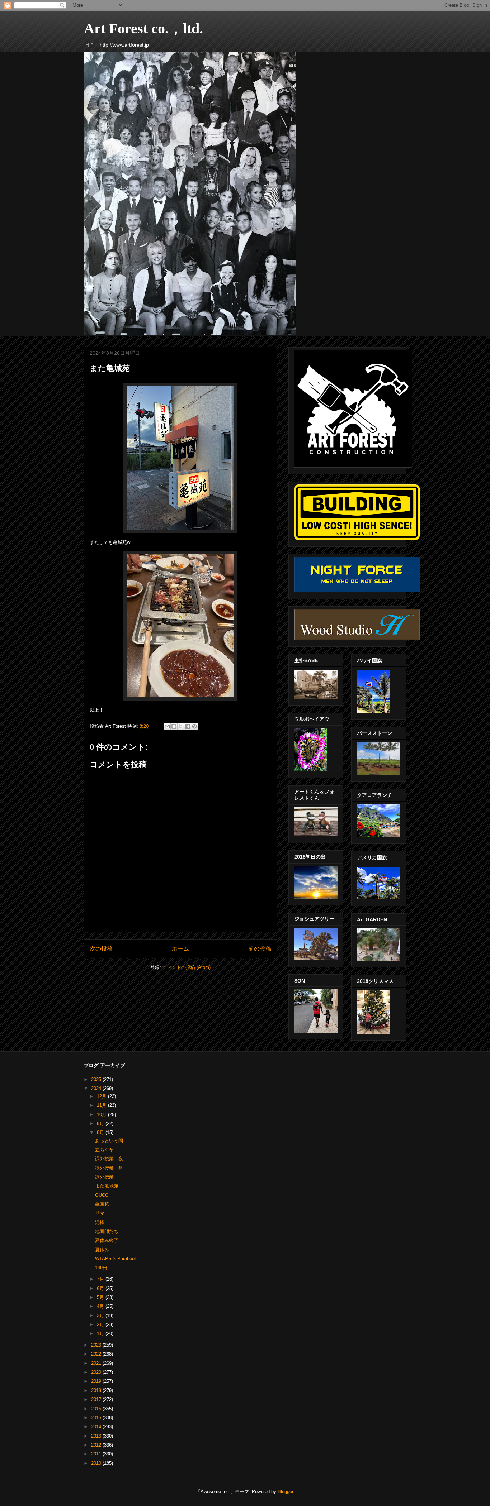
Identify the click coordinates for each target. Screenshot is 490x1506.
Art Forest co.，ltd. (143, 28)
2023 (97, 1345)
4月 (101, 1306)
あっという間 (109, 1140)
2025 (97, 1079)
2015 (97, 1417)
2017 (97, 1399)
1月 (101, 1333)
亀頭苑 (102, 1204)
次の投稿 (101, 949)
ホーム (180, 949)
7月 (101, 1279)
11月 (102, 1105)
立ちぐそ (104, 1149)
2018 (97, 1390)
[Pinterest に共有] (194, 726)
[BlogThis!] (174, 726)
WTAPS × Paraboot (115, 1258)
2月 (101, 1324)
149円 (101, 1267)
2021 (97, 1363)
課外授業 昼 (109, 1168)
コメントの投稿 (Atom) (186, 967)
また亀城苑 (106, 1186)
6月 (101, 1288)
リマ (99, 1213)
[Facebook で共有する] (187, 726)
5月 (101, 1297)
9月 (101, 1123)
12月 (102, 1096)
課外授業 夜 (109, 1158)
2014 (97, 1426)
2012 (97, 1445)
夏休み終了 (106, 1240)
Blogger (285, 1491)
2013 (97, 1436)
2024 (97, 1088)
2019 (97, 1381)
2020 (97, 1372)
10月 (102, 1114)
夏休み (102, 1249)
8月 (101, 1132)
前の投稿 (259, 949)
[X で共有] (180, 726)
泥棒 (99, 1222)
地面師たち (106, 1231)
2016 (97, 1408)
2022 (97, 1354)
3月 (101, 1315)
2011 (97, 1454)
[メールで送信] (167, 726)
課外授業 (104, 1177)
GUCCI (102, 1195)
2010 (97, 1463)
